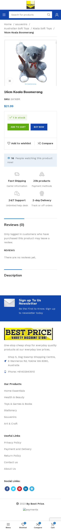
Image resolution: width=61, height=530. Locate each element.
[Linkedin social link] (25, 488)
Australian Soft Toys (17, 28)
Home (8, 24)
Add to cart (18, 127)
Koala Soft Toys (43, 28)
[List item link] (30, 361)
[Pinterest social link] (19, 488)
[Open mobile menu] (4, 14)
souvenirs (21, 24)
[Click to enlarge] (10, 81)
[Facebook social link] (7, 488)
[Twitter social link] (13, 488)
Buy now (39, 127)
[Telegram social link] (31, 488)
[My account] (57, 14)
